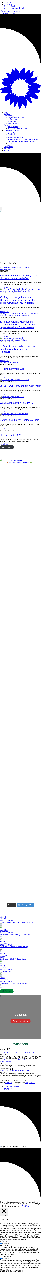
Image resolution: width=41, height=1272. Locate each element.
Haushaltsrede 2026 (10, 435)
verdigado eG (30, 1083)
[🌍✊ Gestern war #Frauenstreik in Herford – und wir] (20, 862)
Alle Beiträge (6, 447)
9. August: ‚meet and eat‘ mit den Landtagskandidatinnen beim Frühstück (17, 349)
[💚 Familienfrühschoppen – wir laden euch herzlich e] (20, 810)
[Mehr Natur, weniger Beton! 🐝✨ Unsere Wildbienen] (20, 716)
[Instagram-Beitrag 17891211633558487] (20, 649)
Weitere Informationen (20, 1021)
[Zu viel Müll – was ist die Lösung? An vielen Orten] (20, 777)
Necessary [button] (4, 1241)
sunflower (8, 1083)
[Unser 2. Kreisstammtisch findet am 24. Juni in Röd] (20, 660)
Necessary (6, 1243)
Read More (26, 1206)
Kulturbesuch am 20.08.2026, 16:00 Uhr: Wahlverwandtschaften (18, 277)
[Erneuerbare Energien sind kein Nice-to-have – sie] (20, 835)
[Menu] (1, 208)
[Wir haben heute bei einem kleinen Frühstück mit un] (20, 528)
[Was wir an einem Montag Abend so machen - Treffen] (20, 891)
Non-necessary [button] (5, 1256)
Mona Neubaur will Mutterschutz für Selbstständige (18, 1053)
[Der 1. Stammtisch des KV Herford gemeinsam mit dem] (20, 739)
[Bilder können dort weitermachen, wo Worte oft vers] (20, 688)
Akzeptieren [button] (8, 1206)
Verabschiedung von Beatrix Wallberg (19, 420)
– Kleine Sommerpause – (13, 368)
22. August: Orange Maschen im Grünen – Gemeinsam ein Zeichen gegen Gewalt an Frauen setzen (18, 300)
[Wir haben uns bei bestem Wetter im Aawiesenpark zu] (20, 545)
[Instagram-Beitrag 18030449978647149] (20, 646)
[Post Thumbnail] (20, 269)
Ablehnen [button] (17, 1206)
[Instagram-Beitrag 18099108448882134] (20, 708)
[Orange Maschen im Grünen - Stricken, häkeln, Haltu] (20, 494)
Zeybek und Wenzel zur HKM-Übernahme (15, 1070)
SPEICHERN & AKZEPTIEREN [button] (11, 1271)
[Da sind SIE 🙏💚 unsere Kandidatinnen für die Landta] (20, 638)
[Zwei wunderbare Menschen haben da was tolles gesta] (20, 899)
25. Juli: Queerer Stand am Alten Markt (20, 385)
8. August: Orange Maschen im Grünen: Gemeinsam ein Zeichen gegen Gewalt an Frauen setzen (17, 324)
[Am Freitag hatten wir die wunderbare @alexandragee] (20, 880)
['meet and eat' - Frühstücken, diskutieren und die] (20, 568)
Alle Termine (6, 991)
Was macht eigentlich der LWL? (16, 403)
